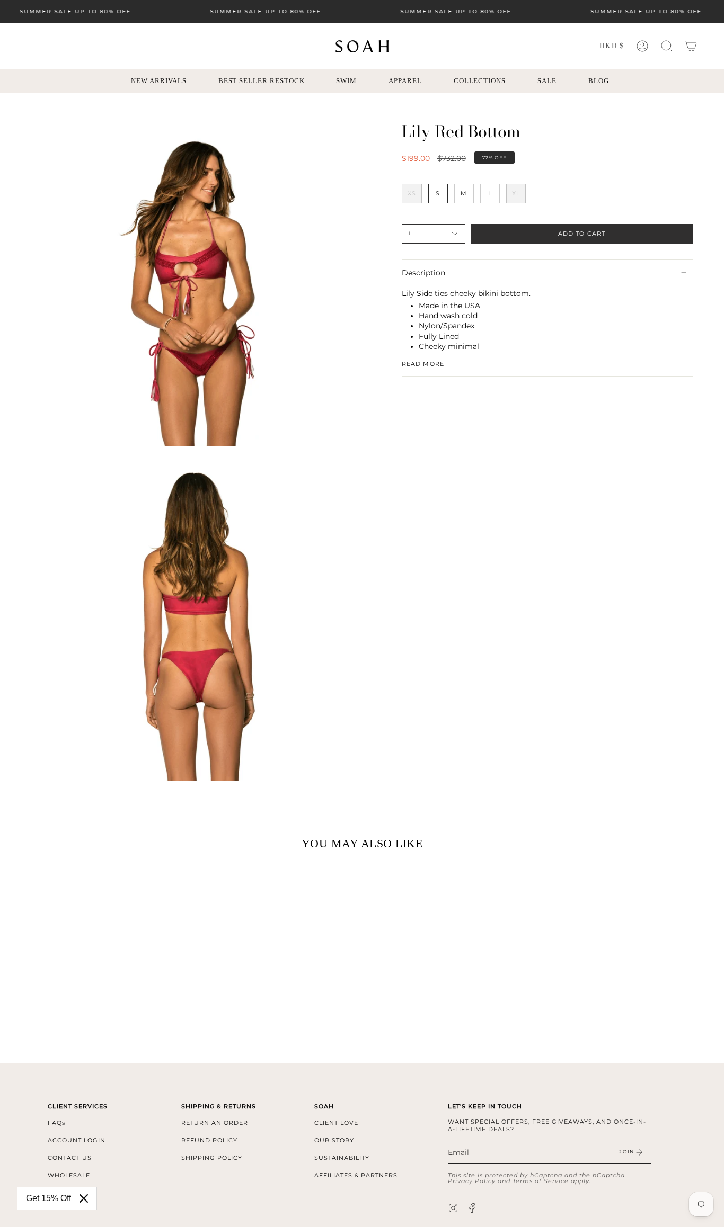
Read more (423, 364)
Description (423, 272)
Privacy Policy (472, 1181)
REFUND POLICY (209, 1140)
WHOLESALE (69, 1175)
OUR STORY (334, 1140)
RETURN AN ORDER (214, 1122)
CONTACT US (70, 1157)
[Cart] (691, 46)
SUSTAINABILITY (341, 1157)
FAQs (56, 1122)
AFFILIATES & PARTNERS (356, 1175)
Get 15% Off (48, 1198)
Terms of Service (541, 1181)
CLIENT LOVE (336, 1122)
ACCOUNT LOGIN (76, 1140)
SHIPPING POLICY (211, 1157)
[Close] (84, 1198)
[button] (667, 46)
